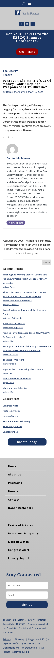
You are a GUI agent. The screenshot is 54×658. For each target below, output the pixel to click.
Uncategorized (10, 431)
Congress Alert (10, 405)
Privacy (7, 639)
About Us (14, 474)
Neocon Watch (10, 416)
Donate (13, 491)
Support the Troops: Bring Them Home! (23, 369)
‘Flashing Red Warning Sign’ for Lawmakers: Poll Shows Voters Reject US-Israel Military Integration (25, 278)
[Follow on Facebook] (21, 24)
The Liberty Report (12, 426)
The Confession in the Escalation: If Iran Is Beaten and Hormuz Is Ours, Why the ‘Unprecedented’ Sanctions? (24, 296)
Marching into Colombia (15, 387)
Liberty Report (18, 558)
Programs (15, 483)
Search (46, 262)
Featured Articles (11, 410)
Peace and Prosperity (23, 533)
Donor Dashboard (20, 508)
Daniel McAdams (15, 91)
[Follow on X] (27, 24)
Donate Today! (27, 442)
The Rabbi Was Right (13, 359)
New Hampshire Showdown (17, 378)
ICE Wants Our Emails (14, 323)
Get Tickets (27, 52)
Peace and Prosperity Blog (16, 421)
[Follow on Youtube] (33, 24)
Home (12, 466)
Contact (14, 499)
